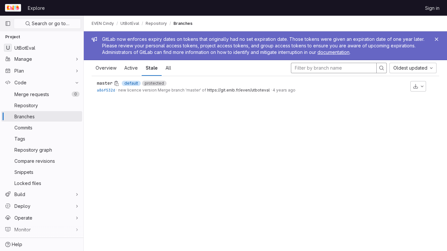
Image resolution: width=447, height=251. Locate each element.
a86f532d (106, 90)
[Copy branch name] (116, 83)
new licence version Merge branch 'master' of (162, 90)
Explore (36, 8)
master (105, 83)
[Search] (381, 68)
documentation (333, 52)
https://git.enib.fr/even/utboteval (238, 90)
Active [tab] (131, 68)
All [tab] (168, 68)
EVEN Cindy (103, 23)
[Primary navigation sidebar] (8, 23)
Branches (182, 23)
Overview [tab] (106, 68)
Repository (156, 23)
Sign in (432, 8)
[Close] (436, 39)
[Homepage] (13, 8)
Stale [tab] (152, 68)
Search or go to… (49, 23)
